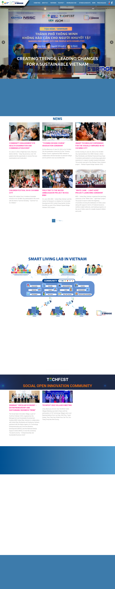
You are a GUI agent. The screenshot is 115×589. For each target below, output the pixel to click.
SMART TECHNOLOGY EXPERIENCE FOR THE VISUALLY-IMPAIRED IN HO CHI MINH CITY (89, 145)
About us (45, 3)
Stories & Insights (85, 3)
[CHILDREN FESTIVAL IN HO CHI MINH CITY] (24, 187)
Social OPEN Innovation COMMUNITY (57, 386)
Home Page (37, 3)
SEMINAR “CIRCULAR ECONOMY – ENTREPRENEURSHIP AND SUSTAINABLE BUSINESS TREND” (23, 407)
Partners (53, 3)
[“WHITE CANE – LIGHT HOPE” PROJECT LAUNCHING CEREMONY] (90, 187)
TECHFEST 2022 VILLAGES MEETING (57, 405)
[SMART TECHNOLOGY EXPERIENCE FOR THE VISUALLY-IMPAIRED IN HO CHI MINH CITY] (90, 139)
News (93, 3)
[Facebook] (111, 3)
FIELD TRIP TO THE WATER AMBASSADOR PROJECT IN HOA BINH (55, 192)
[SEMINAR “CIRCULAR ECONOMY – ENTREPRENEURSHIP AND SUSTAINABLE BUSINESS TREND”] (24, 401)
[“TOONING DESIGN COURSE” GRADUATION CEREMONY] (57, 139)
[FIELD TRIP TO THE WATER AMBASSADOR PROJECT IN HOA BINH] (57, 187)
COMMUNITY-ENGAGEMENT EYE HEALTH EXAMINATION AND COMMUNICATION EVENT (22, 145)
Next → (61, 220)
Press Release (101, 3)
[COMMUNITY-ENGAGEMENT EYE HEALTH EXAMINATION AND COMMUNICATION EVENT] (24, 139)
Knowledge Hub (71, 3)
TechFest (61, 3)
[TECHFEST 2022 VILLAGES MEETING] (57, 401)
